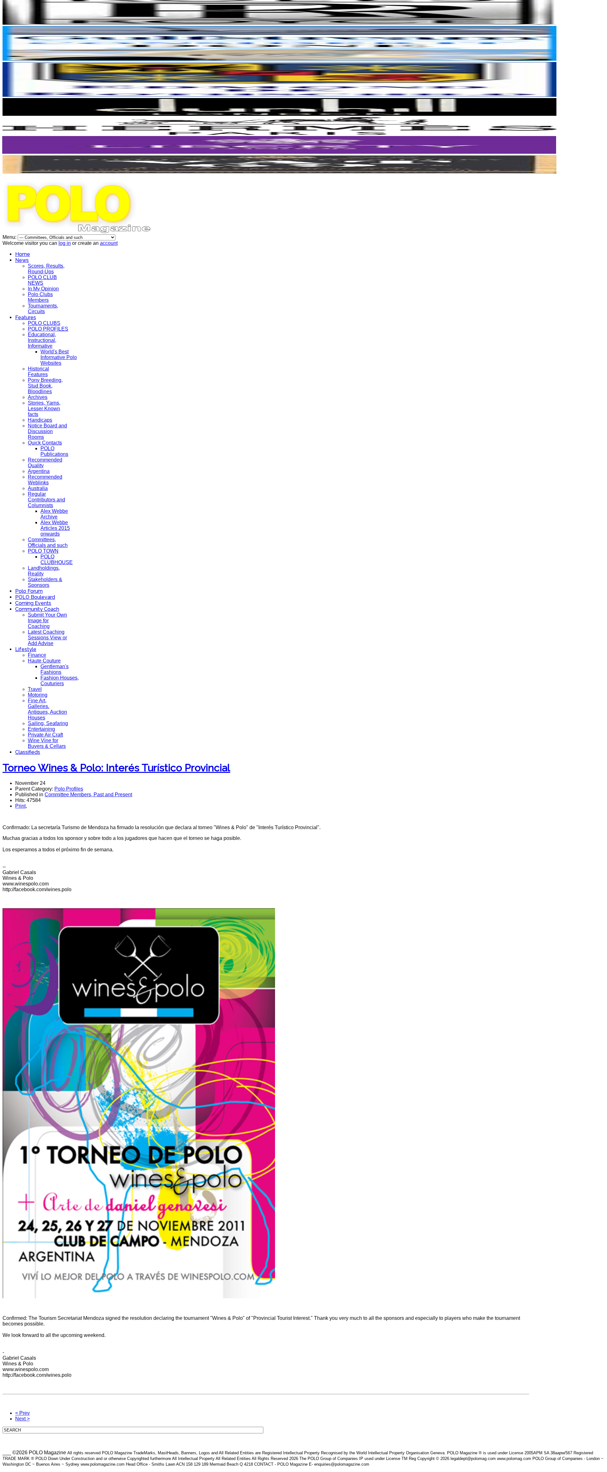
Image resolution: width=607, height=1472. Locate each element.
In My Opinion (43, 288)
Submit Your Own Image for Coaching (47, 620)
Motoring (37, 695)
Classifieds (27, 752)
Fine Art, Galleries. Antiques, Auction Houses (47, 709)
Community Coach (37, 609)
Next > (22, 1418)
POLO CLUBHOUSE (56, 559)
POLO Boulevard (35, 597)
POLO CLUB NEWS (42, 280)
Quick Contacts (45, 442)
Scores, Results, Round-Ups (46, 268)
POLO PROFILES (48, 329)
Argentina (39, 471)
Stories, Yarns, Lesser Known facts (44, 408)
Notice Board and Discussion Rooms (47, 431)
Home (22, 254)
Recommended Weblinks (45, 479)
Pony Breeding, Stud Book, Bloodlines (45, 385)
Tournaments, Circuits (43, 308)
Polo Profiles (68, 789)
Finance (37, 655)
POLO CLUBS (44, 323)
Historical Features (38, 371)
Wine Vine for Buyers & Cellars (47, 743)
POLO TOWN (43, 551)
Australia (38, 488)
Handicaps (40, 420)
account (109, 243)
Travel (35, 689)
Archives (37, 397)
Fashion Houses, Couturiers (59, 680)
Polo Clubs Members (40, 297)
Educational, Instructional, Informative (42, 340)
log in (64, 243)
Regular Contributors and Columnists (46, 499)
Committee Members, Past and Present (88, 794)
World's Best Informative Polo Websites (58, 357)
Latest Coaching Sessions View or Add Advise (47, 637)
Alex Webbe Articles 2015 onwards (55, 528)
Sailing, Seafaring (48, 723)
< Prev (22, 1413)
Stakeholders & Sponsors (45, 582)
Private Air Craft (45, 734)
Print (20, 806)
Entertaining (41, 729)
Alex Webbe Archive (54, 513)
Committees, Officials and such (48, 542)
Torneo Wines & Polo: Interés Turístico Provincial (116, 767)
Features (25, 317)
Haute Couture (44, 660)
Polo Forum (29, 591)
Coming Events (33, 603)
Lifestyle (25, 649)
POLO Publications (54, 451)
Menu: (10, 237)
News (22, 260)
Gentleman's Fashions (54, 669)
